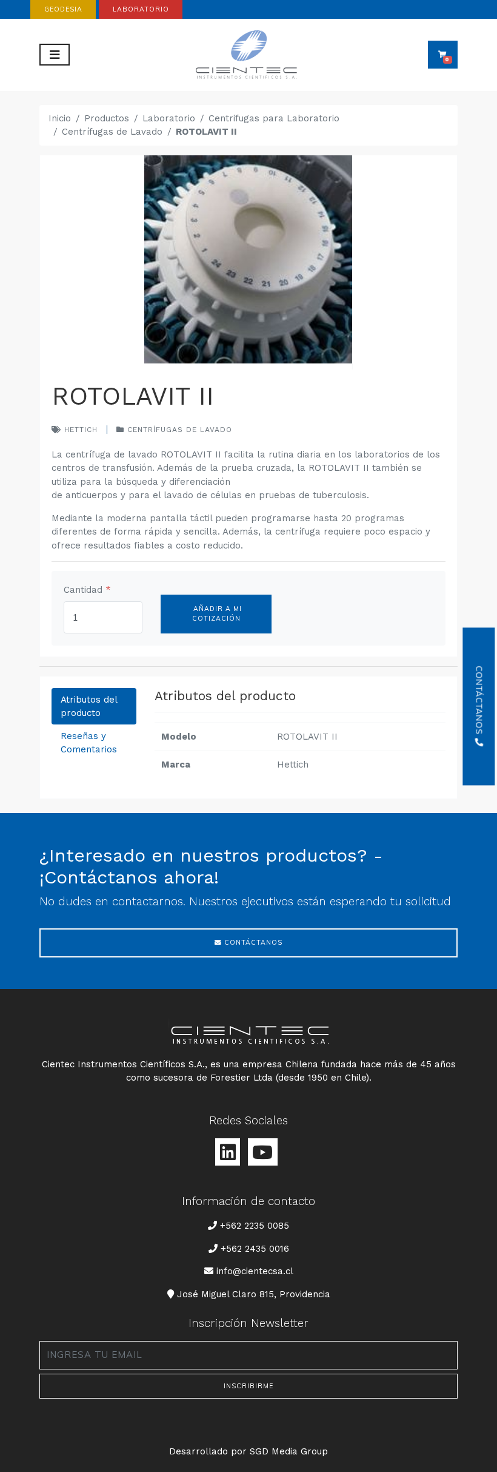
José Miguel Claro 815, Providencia (253, 1294)
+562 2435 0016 (255, 1248)
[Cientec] (248, 55)
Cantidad (87, 589)
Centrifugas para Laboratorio (273, 118)
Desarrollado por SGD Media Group (248, 1451)
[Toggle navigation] (54, 55)
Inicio (59, 118)
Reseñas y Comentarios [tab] (89, 743)
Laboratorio (168, 118)
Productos (106, 118)
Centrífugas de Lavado (112, 131)
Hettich (79, 429)
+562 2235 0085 (254, 1225)
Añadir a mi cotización (216, 613)
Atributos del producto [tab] (89, 706)
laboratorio (141, 9)
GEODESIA (63, 9)
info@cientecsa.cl (254, 1271)
